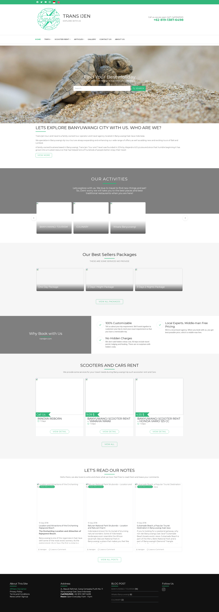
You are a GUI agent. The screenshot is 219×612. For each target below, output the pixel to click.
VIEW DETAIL (59, 432)
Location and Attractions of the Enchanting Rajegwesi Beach (58, 527)
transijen (43, 549)
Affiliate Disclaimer (18, 589)
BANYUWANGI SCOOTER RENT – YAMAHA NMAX (108, 420)
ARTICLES (78, 39)
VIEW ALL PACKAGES (109, 302)
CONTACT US (105, 39)
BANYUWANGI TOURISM (124, 589)
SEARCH (140, 88)
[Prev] (33, 218)
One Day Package (48, 287)
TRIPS (47, 39)
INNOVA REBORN (50, 418)
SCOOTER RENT (62, 39)
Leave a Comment (58, 549)
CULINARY (117, 600)
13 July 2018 (43, 523)
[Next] (185, 218)
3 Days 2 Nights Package (151, 287)
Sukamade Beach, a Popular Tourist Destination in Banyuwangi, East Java (153, 527)
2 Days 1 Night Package (101, 287)
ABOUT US (120, 39)
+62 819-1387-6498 (82, 594)
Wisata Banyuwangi (47, 487)
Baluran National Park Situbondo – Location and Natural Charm (108, 527)
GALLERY (92, 39)
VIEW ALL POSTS (109, 560)
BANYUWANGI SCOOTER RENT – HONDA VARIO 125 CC (158, 420)
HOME (38, 39)
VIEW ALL (109, 444)
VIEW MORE (44, 155)
